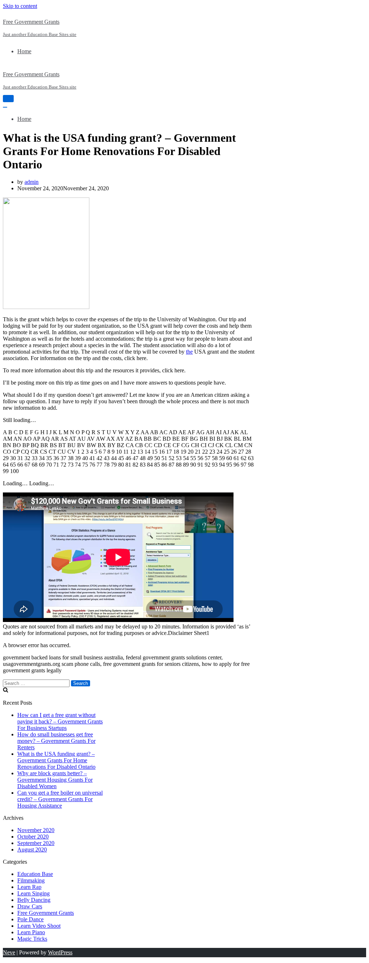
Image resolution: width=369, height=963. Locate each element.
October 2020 (33, 836)
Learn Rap (29, 887)
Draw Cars (29, 906)
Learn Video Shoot (39, 926)
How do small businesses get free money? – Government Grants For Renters (56, 740)
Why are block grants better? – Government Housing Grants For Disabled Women (55, 779)
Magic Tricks (32, 939)
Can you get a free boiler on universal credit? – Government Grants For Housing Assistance (60, 799)
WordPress (60, 952)
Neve (9, 952)
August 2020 (32, 849)
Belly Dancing (33, 900)
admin (32, 182)
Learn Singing (33, 893)
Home (24, 51)
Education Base (35, 874)
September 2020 (35, 843)
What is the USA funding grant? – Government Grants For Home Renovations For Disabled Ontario (56, 760)
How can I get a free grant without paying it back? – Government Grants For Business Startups (60, 721)
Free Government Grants (45, 913)
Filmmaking (31, 880)
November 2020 (35, 830)
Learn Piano (31, 932)
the (189, 352)
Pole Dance (30, 919)
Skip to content (20, 6)
